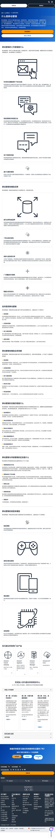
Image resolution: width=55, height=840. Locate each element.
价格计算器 (25, 798)
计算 (13, 800)
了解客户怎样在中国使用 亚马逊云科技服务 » (49, 820)
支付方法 (36, 802)
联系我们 (36, 808)
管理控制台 (36, 796)
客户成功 (3, 810)
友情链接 (3, 830)
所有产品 (14, 798)
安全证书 (36, 804)
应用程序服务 (15, 815)
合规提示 (16, 828)
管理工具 (14, 808)
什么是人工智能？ (5, 818)
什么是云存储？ (4, 816)
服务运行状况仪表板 (27, 804)
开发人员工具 (26, 796)
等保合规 (25, 812)
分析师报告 (3, 804)
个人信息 (36, 800)
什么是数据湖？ (4, 820)
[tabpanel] (27, 712)
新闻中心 (3, 802)
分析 (13, 813)
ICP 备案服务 (26, 810)
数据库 (13, 804)
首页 (2, 12)
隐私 (7, 828)
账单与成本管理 (37, 798)
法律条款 (11, 828)
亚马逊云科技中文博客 (5, 807)
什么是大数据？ (4, 814)
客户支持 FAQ (26, 802)
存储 (13, 802)
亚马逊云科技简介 (5, 796)
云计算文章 (25, 808)
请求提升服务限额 (38, 806)
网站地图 (21, 828)
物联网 (13, 819)
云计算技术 (7, 12)
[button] (13, 5)
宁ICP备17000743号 (35, 830)
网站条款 (3, 828)
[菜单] (51, 1)
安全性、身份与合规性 (16, 811)
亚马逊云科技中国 (5, 798)
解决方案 (14, 821)
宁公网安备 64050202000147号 (37, 828)
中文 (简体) (13, 824)
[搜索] (48, 1)
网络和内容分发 (15, 806)
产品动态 (3, 800)
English (8, 824)
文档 (24, 806)
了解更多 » (8, 719)
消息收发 (14, 817)
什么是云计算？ (4, 812)
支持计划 (25, 800)
